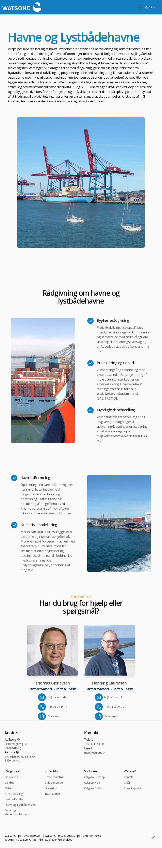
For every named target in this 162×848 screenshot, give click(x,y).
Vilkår (127, 782)
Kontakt (128, 777)
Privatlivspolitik (132, 788)
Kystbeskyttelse (14, 799)
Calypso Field (92, 782)
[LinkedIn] (153, 838)
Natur (8, 788)
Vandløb (9, 782)
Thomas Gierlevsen (52, 683)
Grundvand (11, 777)
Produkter (50, 788)
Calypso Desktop (94, 777)
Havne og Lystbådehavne (20, 805)
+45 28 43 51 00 (94, 744)
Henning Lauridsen (109, 683)
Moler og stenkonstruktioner (16, 812)
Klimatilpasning (14, 794)
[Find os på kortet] (18, 739)
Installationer (52, 794)
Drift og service (53, 782)
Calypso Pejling (93, 788)
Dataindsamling (53, 777)
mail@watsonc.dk (94, 752)
